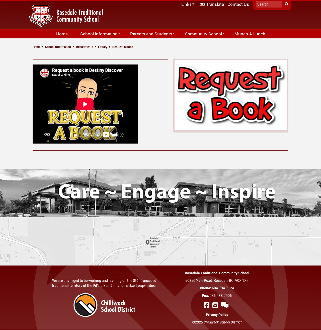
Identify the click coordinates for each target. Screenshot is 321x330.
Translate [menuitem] (215, 4)
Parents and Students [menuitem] (148, 34)
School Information (58, 47)
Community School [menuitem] (200, 34)
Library (102, 47)
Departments (84, 47)
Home (36, 47)
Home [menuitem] (62, 34)
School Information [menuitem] (96, 34)
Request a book (122, 47)
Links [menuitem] (186, 4)
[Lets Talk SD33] (225, 305)
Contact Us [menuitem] (238, 4)
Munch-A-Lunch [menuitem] (249, 34)
